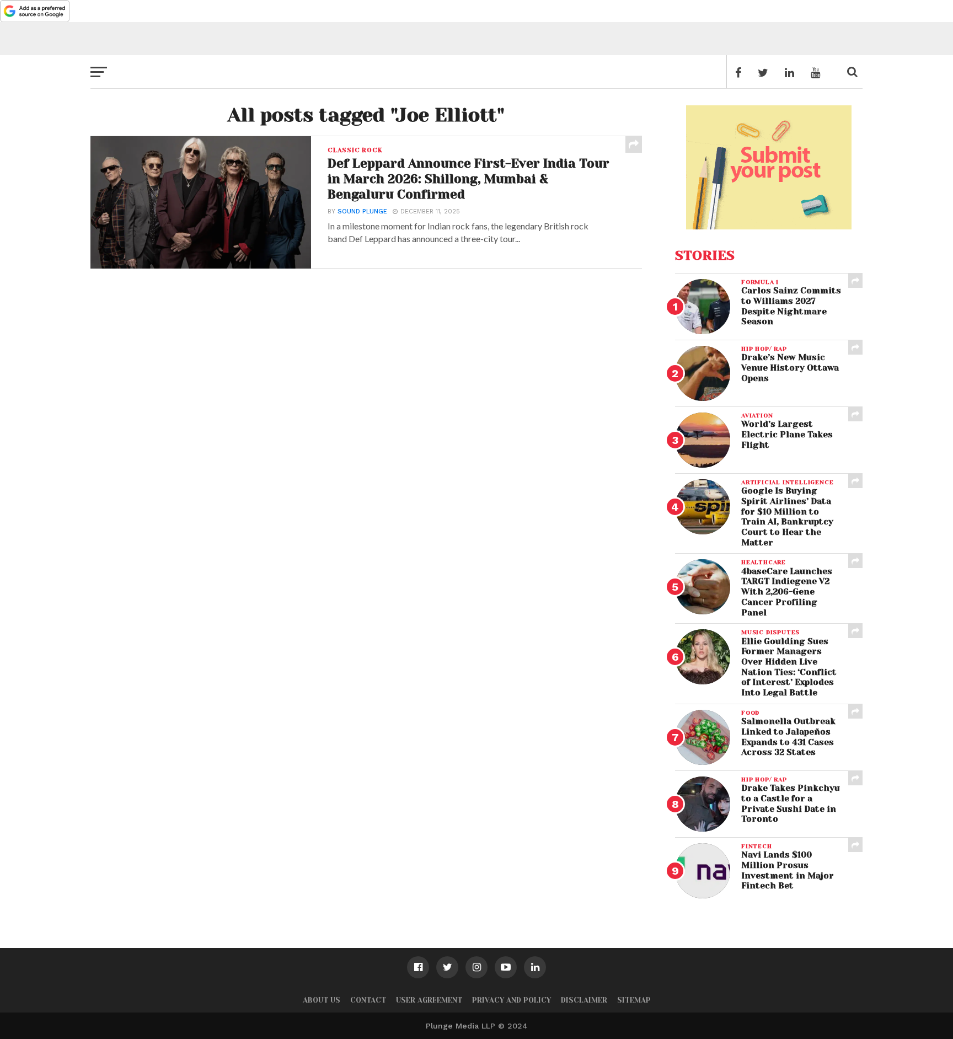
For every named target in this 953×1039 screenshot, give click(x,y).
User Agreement (429, 1000)
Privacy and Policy (511, 1000)
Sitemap (634, 1000)
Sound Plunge (362, 211)
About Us (321, 1000)
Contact (368, 1000)
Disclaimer (584, 1000)
